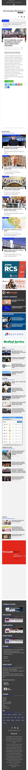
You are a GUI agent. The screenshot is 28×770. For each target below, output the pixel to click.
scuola (21, 49)
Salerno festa (17, 49)
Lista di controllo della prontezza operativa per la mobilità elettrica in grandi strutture (17, 389)
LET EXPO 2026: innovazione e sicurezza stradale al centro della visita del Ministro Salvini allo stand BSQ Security (18, 410)
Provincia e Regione (7, 702)
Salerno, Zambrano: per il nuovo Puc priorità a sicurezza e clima (14, 168)
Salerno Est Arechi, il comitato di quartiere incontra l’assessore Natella (13, 209)
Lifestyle (4, 517)
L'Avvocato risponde (8, 314)
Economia (4, 378)
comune (20, 714)
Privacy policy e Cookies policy (16, 2)
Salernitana (12, 135)
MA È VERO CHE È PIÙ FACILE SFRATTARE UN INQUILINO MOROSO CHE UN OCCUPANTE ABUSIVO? (18, 319)
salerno (22, 720)
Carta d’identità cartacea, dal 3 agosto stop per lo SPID (18, 535)
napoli (19, 717)
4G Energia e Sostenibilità (9, 297)
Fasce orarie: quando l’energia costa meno (18, 300)
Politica (4, 700)
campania (9, 714)
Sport (16, 135)
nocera (22, 717)
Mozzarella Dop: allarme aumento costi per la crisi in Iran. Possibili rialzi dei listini (19, 403)
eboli (12, 717)
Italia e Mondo (6, 708)
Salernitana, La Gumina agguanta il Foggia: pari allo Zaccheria (18, 358)
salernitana (10, 49)
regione (12, 720)
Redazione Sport (17, 150)
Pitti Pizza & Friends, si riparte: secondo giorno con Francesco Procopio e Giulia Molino (18, 463)
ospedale (8, 720)
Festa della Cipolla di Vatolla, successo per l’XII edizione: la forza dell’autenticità (18, 478)
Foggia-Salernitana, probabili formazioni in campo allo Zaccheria (18, 373)
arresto (4, 714)
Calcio (4, 135)
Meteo (7, 217)
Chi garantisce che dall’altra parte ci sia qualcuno (18, 521)
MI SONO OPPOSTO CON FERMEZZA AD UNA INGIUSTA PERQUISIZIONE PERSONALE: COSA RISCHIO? (19, 325)
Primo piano (8, 29)
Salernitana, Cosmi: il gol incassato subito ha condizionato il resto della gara (13, 147)
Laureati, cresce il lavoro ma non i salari (19, 382)
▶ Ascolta (7, 52)
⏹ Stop (18, 52)
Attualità (9, 23)
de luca (8, 717)
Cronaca (4, 697)
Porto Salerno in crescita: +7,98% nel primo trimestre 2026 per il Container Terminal (19, 397)
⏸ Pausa (13, 52)
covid (4, 717)
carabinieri (15, 714)
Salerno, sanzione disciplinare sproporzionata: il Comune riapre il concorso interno (14, 189)
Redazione (16, 47)
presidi (5, 49)
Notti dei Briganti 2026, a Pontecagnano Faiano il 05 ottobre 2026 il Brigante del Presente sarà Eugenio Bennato (18, 528)
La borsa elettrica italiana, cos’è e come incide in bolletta (18, 307)
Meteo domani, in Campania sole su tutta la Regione (13, 230)
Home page (8, 2)
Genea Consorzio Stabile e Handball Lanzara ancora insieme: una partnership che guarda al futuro (19, 365)
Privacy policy (6, 660)
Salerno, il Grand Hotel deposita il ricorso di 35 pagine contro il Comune (13, 251)
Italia (15, 717)
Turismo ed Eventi (7, 447)
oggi (4, 720)
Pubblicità (5, 658)
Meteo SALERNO (12, 417)
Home (4, 23)
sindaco (4, 723)
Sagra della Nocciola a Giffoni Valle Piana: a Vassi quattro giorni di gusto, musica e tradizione (18, 452)
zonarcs (19, 135)
